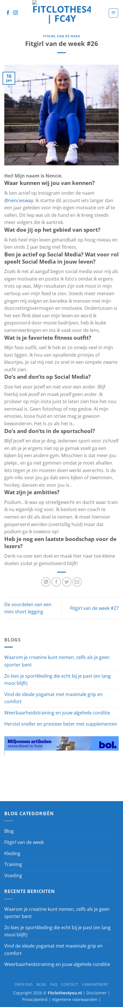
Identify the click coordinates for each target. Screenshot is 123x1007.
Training (13, 864)
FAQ (53, 984)
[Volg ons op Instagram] (15, 13)
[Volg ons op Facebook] (8, 13)
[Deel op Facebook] (56, 582)
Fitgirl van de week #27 (94, 608)
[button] (113, 13)
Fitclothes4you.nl (65, 993)
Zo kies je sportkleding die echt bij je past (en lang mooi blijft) (57, 680)
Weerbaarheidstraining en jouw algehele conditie (57, 713)
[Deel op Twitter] (67, 582)
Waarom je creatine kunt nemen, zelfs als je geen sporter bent (57, 661)
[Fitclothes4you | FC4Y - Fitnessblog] (62, 13)
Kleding (12, 853)
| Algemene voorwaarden (73, 999)
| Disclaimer (95, 993)
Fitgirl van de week (61, 36)
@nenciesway (18, 200)
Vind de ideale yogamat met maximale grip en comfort (53, 698)
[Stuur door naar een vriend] (77, 582)
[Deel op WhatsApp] (46, 582)
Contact (69, 984)
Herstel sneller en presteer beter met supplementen (60, 724)
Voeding (13, 875)
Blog (9, 831)
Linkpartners (95, 984)
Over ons (24, 984)
